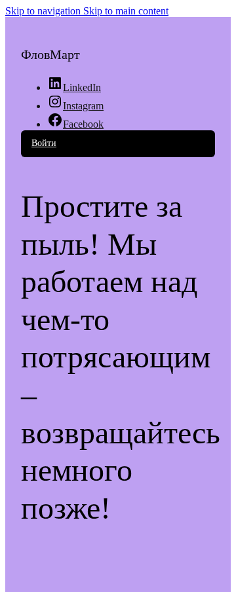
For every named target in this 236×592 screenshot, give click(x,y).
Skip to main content (125, 10)
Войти (43, 143)
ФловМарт (50, 54)
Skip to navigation (44, 10)
